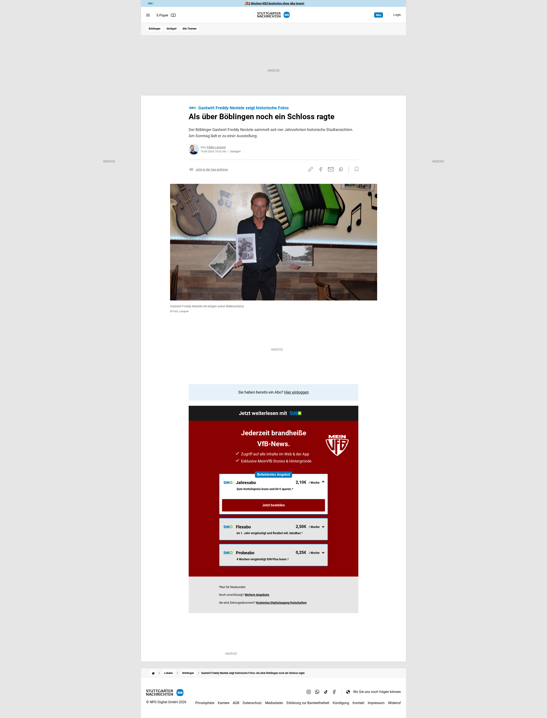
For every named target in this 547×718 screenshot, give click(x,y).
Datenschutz (252, 703)
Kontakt (358, 703)
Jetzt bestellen (273, 505)
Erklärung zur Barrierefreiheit (308, 703)
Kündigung (341, 703)
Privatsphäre (204, 703)
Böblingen (154, 28)
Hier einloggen (296, 392)
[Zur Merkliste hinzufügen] (355, 169)
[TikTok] (325, 691)
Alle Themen (189, 28)
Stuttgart (171, 28)
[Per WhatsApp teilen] (341, 169)
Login (397, 14)
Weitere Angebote (257, 594)
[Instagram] (308, 691)
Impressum (376, 703)
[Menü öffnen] (148, 15)
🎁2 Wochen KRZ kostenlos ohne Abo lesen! (274, 3)
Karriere (223, 703)
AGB (236, 703)
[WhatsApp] (317, 691)
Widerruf (394, 703)
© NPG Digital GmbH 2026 (166, 702)
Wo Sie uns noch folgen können (377, 692)
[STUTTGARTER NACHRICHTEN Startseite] (273, 15)
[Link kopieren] (310, 169)
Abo (378, 15)
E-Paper (162, 15)
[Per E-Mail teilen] (331, 169)
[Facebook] (334, 691)
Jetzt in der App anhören (212, 169)
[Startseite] (153, 673)
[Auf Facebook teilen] (320, 169)
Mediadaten (274, 703)
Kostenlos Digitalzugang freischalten (281, 602)
